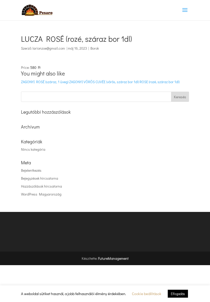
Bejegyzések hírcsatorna (39, 178)
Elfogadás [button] (178, 294)
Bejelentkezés (31, 170)
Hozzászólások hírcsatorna (41, 186)
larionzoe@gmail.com (49, 48)
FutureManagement (113, 258)
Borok (94, 48)
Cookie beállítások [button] (146, 293)
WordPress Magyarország (41, 194)
